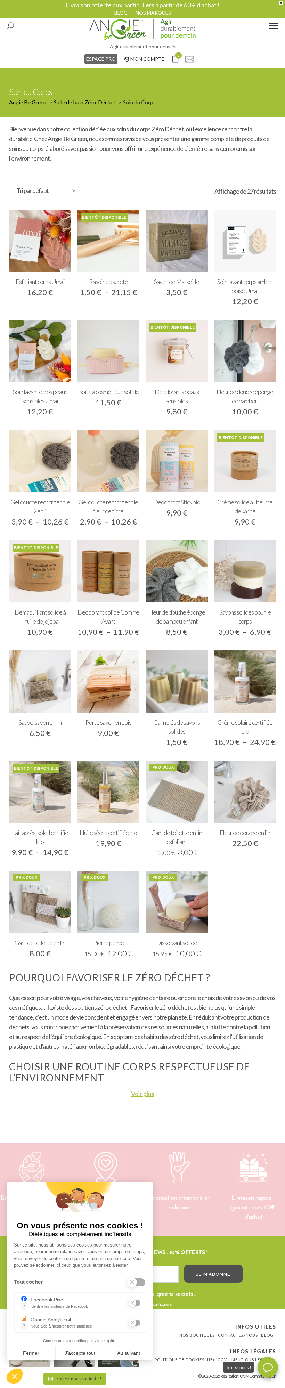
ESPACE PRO (101, 59)
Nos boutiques (197, 1335)
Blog (267, 1335)
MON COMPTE (146, 59)
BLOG (121, 13)
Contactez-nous (238, 1335)
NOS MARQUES (153, 13)
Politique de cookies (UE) (184, 1359)
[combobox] (45, 191)
